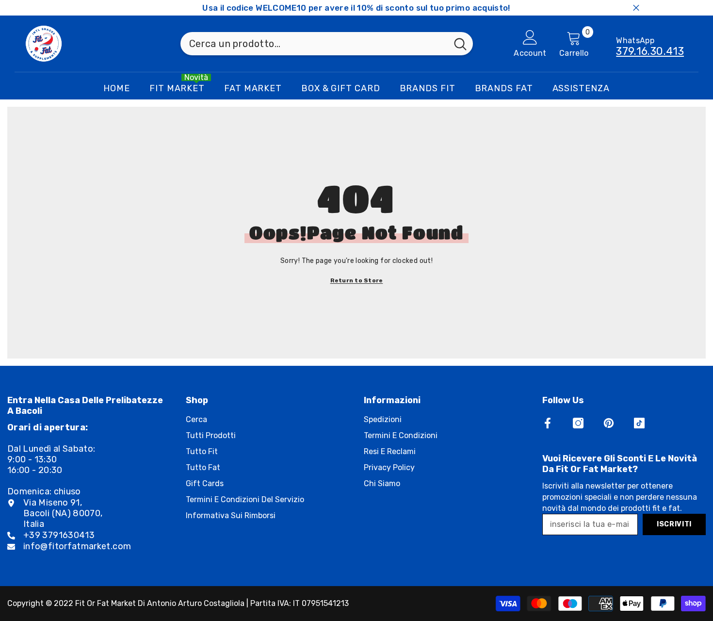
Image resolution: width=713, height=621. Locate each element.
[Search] (326, 43)
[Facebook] (547, 423)
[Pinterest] (608, 423)
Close (636, 8)
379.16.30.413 (650, 51)
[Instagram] (578, 423)
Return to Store (356, 280)
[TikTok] (639, 423)
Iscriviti (674, 524)
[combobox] (314, 43)
